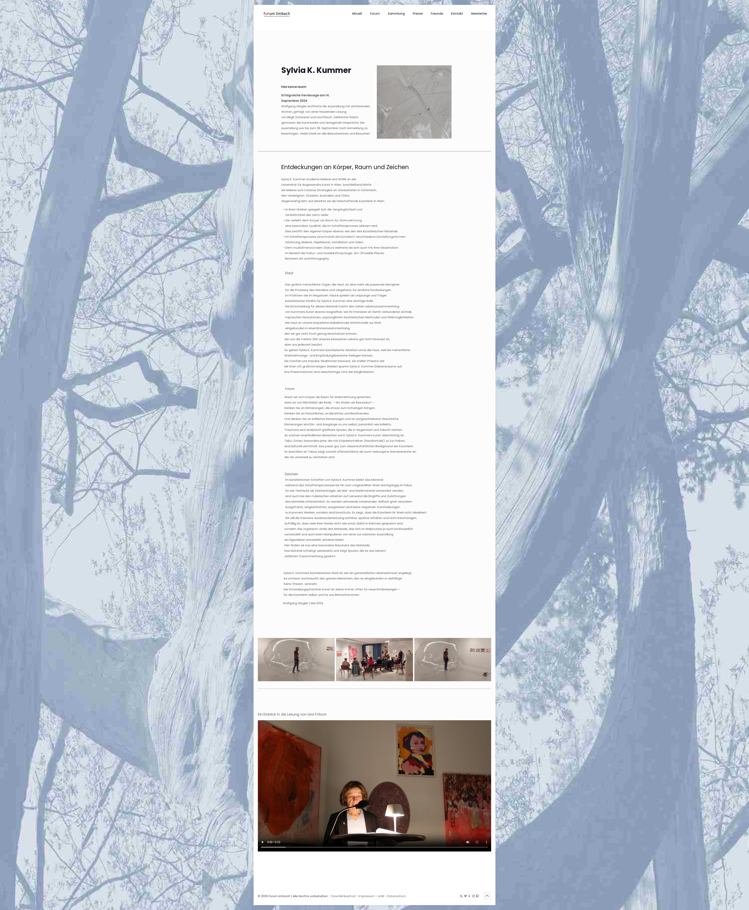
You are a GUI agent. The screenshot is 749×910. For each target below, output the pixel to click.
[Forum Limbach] (276, 13)
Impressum (367, 896)
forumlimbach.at (343, 896)
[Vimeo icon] (465, 896)
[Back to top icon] (487, 896)
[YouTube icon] (469, 896)
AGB (381, 896)
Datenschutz (396, 896)
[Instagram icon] (473, 896)
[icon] (477, 896)
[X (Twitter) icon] (461, 896)
